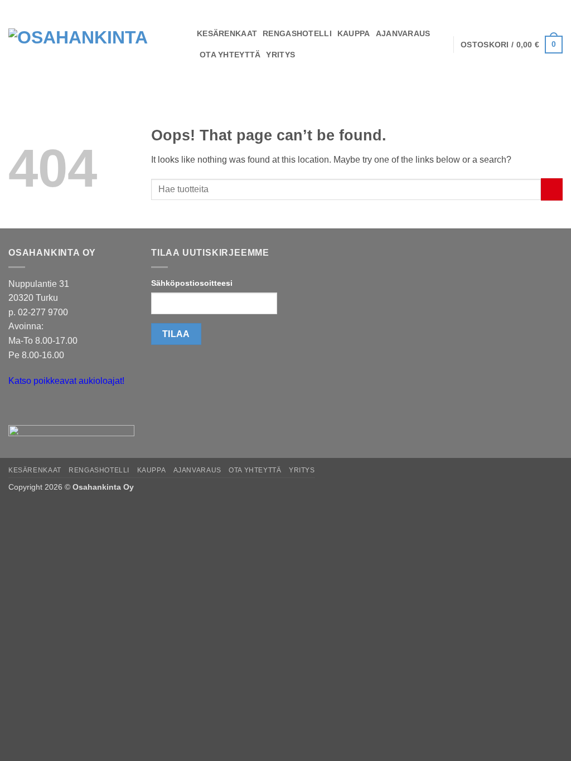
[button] (512, 44)
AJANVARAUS (403, 33)
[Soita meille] (39, 408)
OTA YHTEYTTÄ (230, 54)
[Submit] (552, 189)
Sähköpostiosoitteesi (192, 283)
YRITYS (280, 54)
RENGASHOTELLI (297, 33)
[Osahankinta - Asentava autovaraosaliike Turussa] (94, 44)
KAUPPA (353, 33)
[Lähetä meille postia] (18, 408)
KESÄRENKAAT (227, 33)
